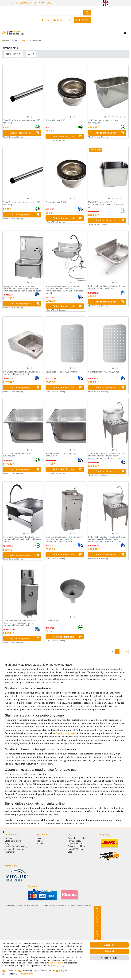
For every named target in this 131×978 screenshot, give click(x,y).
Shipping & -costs (13, 841)
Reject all (109, 951)
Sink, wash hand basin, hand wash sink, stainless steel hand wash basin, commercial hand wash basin (64, 539)
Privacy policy (74, 841)
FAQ (7, 843)
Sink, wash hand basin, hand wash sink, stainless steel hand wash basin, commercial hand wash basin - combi (106, 455)
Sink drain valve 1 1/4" (56, 202)
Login (38, 838)
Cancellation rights (76, 838)
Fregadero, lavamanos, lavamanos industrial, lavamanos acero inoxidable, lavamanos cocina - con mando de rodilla (22, 288)
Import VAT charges (77, 849)
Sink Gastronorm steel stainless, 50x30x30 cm (103, 121)
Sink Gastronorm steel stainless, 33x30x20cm (18, 454)
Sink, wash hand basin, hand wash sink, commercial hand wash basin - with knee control (22, 539)
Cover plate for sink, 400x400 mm (61, 372)
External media (47, 970)
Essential (12, 970)
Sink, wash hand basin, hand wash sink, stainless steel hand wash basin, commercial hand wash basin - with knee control (64, 289)
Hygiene (24, 40)
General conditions (76, 846)
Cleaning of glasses (65, 733)
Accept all (109, 945)
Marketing (27, 970)
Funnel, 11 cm (52, 621)
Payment (9, 838)
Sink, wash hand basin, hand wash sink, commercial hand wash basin (106, 287)
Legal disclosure (75, 843)
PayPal (64, 970)
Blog (70, 852)
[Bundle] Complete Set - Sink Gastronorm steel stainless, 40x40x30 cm (105, 204)
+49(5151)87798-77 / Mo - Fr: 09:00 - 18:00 (33, 3)
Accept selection (109, 957)
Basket (39, 843)
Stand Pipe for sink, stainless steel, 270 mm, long (21, 121)
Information (10, 852)
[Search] (87, 12)
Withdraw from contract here (97, 931)
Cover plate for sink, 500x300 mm (103, 372)
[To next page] (126, 651)
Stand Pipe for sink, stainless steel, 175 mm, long (21, 203)
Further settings (27, 974)
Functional (12, 974)
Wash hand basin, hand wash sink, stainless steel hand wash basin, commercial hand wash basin (19, 623)
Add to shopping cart (20, 132)
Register (40, 841)
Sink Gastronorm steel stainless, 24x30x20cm (61, 454)
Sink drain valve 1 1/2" (56, 120)
